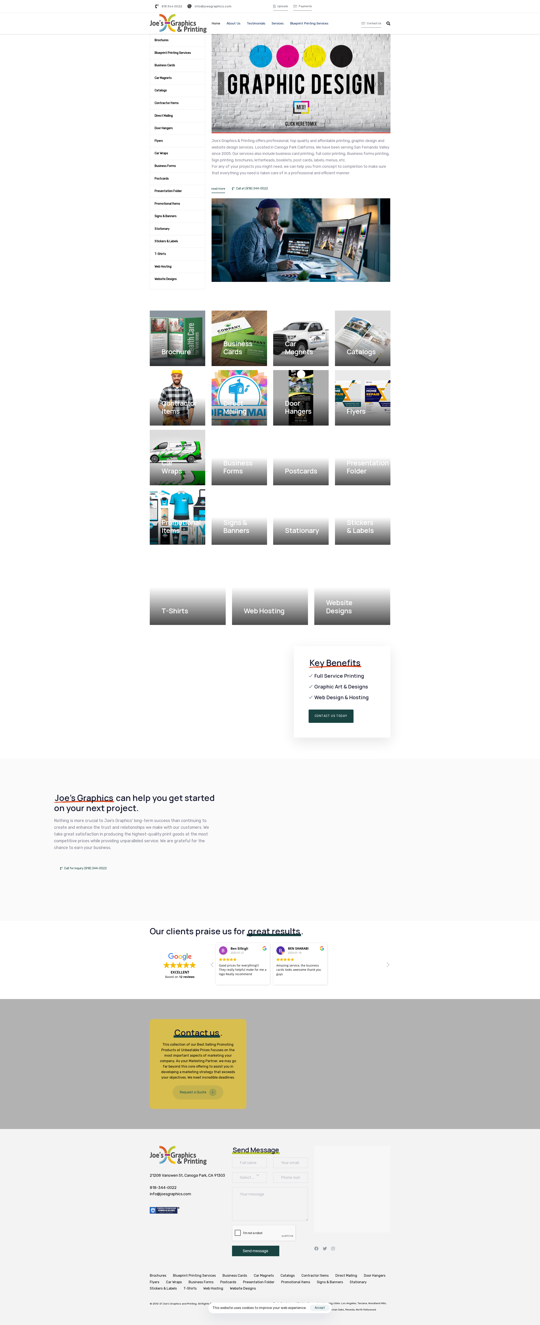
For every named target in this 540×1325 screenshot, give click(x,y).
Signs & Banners (166, 216)
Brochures (162, 40)
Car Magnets (163, 78)
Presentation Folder (168, 191)
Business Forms (165, 166)
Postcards (162, 178)
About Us (233, 23)
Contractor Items (167, 103)
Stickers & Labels (166, 241)
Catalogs (161, 90)
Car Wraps (161, 153)
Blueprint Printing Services (309, 23)
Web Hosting (163, 266)
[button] (388, 23)
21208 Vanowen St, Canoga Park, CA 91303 (187, 1175)
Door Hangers (164, 128)
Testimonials (256, 23)
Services (278, 23)
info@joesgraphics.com (170, 1194)
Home (216, 23)
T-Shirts (160, 254)
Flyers (159, 141)
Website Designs (166, 279)
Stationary (162, 229)
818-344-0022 (163, 1187)
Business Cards (165, 65)
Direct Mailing (164, 116)
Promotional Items (167, 204)
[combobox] (249, 1177)
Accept (320, 1308)
